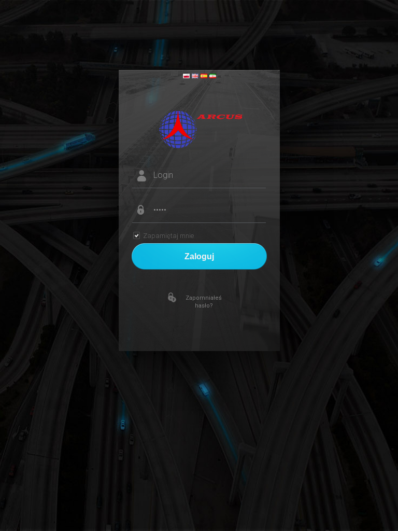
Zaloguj (199, 256)
